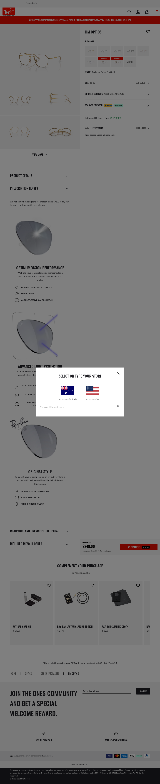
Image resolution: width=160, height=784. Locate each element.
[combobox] (80, 406)
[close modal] (118, 373)
